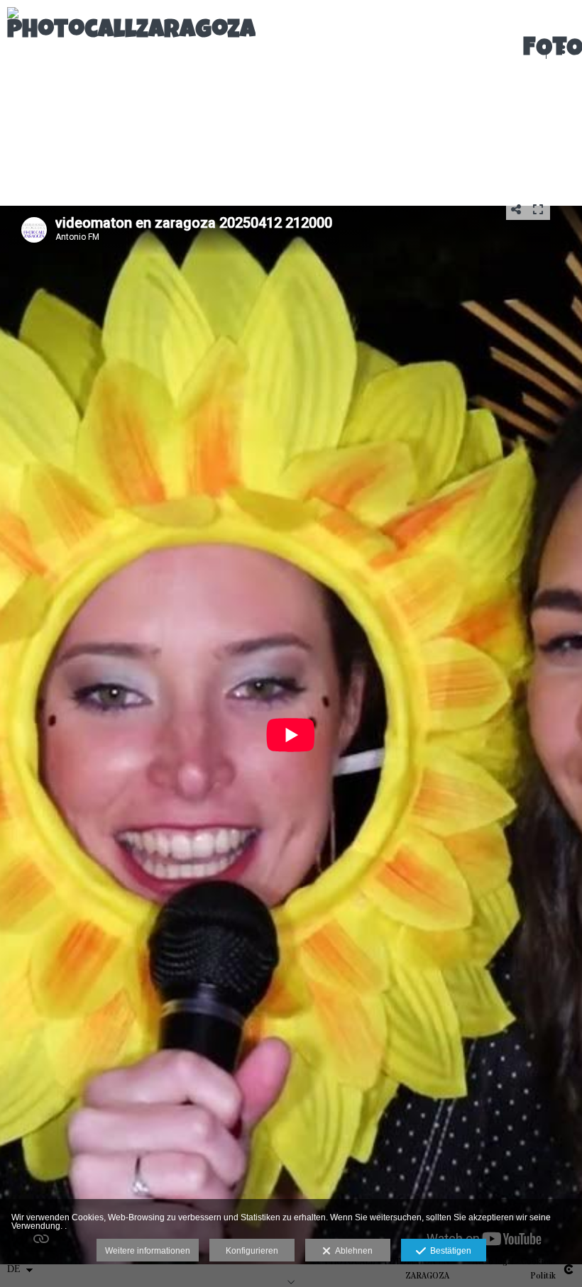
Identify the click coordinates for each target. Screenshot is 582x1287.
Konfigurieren (252, 1251)
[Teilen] (516, 209)
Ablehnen (352, 1251)
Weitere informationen (147, 1251)
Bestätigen (448, 1251)
